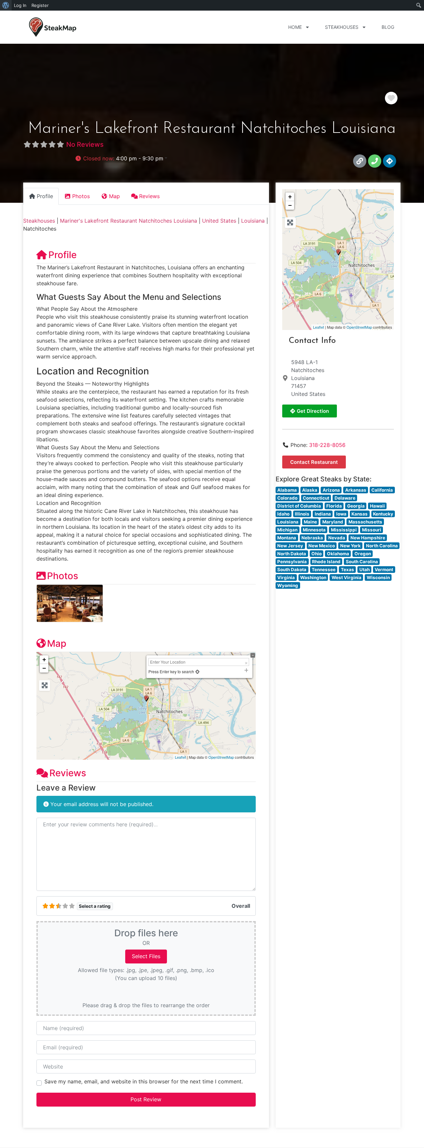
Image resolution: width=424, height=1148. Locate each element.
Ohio (316, 553)
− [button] (44, 668)
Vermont (384, 569)
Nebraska (312, 537)
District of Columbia (299, 506)
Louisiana (253, 220)
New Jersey (290, 545)
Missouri (371, 529)
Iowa (341, 514)
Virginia (286, 577)
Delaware (345, 498)
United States (219, 220)
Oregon (362, 553)
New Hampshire (367, 537)
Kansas (359, 514)
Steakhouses (341, 27)
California (382, 490)
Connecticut (316, 498)
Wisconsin (378, 577)
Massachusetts (365, 521)
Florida (334, 506)
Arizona (331, 490)
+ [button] (44, 659)
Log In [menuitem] (20, 5)
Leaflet (180, 757)
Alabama (287, 490)
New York (350, 545)
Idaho (283, 514)
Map (56, 643)
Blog (388, 27)
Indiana (323, 514)
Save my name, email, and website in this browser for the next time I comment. (143, 1081)
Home (295, 27)
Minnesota (314, 529)
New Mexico (321, 545)
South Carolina (362, 561)
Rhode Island (326, 561)
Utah (364, 569)
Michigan (287, 529)
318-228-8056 (327, 445)
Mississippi (344, 529)
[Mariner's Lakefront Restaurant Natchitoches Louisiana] (338, 252)
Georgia (356, 506)
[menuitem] (6, 5)
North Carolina (382, 545)
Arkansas (355, 490)
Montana (286, 537)
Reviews (67, 773)
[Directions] (389, 161)
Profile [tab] (45, 196)
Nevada (336, 537)
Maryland (332, 521)
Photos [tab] (81, 196)
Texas (347, 569)
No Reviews (85, 144)
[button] (121, 158)
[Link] (359, 161)
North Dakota (291, 553)
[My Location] (197, 671)
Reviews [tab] (149, 196)
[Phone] (374, 161)
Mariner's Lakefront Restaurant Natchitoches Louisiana (128, 220)
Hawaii (377, 506)
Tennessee (324, 569)
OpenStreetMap (221, 757)
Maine (310, 521)
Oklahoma (338, 553)
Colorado (287, 498)
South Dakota (291, 569)
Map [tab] (114, 196)
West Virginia (346, 577)
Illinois (302, 514)
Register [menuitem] (40, 5)
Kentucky (383, 514)
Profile (62, 254)
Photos (62, 575)
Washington (313, 577)
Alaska (309, 490)
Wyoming (287, 585)
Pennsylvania (292, 561)
